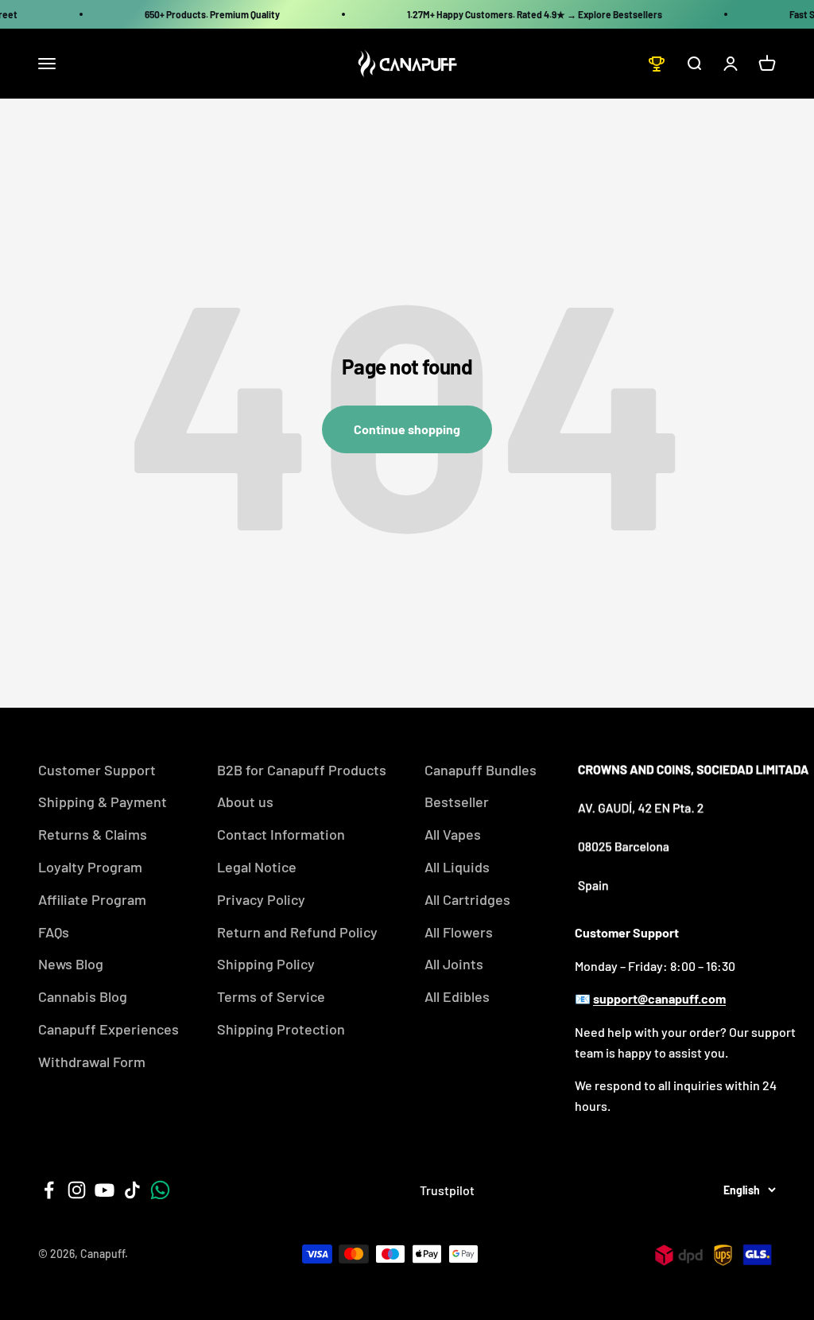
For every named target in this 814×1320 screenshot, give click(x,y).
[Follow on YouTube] (104, 1190)
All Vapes (452, 834)
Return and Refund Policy (297, 932)
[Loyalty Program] (656, 63)
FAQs (53, 932)
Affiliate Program (92, 899)
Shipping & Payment (102, 801)
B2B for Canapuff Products (301, 769)
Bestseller (456, 801)
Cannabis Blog (82, 996)
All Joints (453, 964)
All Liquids (457, 866)
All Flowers (458, 932)
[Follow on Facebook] (49, 1190)
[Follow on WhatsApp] (160, 1190)
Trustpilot (447, 1190)
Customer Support (97, 769)
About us (245, 801)
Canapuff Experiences (108, 1029)
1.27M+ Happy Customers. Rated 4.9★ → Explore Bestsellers (534, 14)
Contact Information (281, 834)
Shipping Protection (281, 1029)
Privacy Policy (261, 899)
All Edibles (457, 996)
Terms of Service (271, 996)
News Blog (70, 964)
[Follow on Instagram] (76, 1190)
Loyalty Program (90, 866)
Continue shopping (407, 429)
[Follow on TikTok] (132, 1190)
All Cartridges (467, 899)
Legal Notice (257, 866)
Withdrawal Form (91, 1061)
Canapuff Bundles (480, 769)
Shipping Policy (266, 964)
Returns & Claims (92, 834)
